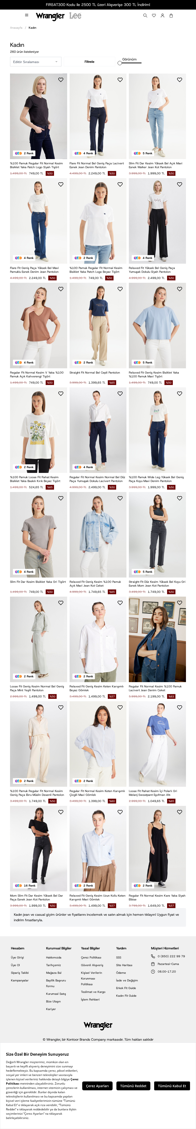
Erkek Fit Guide (126, 988)
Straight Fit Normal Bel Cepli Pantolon (95, 373)
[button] (56, 61)
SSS (118, 957)
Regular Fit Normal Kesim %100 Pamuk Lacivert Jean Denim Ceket (155, 688)
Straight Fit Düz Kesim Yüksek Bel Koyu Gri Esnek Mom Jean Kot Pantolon (157, 584)
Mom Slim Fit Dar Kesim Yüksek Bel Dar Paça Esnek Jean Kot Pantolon (36, 897)
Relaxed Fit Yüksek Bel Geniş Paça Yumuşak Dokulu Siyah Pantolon (152, 270)
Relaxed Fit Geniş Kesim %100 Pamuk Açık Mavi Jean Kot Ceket (95, 584)
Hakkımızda (53, 957)
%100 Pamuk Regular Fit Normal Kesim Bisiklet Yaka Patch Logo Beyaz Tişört (96, 270)
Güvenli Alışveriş (92, 965)
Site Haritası (124, 965)
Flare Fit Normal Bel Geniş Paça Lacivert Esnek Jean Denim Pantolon (97, 165)
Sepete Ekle (98, 255)
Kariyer (51, 1009)
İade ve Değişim (127, 980)
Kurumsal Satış (56, 994)
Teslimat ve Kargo (93, 992)
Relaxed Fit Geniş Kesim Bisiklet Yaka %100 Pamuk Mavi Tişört (154, 374)
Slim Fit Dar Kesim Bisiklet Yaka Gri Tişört (38, 582)
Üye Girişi (17, 957)
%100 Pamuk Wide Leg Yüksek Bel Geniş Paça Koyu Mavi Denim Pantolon (156, 479)
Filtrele (89, 61)
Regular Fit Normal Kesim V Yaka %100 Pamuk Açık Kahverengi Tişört (37, 374)
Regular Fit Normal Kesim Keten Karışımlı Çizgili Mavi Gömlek (97, 793)
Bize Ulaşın (53, 1001)
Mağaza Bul (53, 973)
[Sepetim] (171, 15)
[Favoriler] (154, 15)
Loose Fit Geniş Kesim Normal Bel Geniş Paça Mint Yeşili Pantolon (37, 688)
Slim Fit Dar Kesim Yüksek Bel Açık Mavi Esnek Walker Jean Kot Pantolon (155, 165)
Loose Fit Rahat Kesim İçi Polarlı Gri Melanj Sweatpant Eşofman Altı (153, 793)
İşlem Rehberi (90, 999)
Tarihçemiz (53, 965)
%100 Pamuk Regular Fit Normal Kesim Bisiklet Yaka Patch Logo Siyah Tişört (36, 165)
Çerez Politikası (91, 957)
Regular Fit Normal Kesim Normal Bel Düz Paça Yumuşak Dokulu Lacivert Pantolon (97, 479)
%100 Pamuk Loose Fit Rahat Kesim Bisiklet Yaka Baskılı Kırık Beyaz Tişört (35, 479)
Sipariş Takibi (20, 973)
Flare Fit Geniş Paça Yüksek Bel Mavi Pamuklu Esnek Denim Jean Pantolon (34, 270)
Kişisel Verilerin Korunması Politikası (91, 978)
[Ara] (145, 15)
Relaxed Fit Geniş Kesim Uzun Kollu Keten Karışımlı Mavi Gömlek (97, 897)
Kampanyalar (20, 980)
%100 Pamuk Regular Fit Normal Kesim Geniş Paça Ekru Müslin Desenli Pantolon (37, 793)
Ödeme (121, 973)
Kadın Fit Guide (126, 996)
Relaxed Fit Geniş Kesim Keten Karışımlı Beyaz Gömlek (97, 688)
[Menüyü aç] (27, 15)
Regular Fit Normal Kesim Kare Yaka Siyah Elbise (157, 897)
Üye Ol (15, 965)
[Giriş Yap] (162, 15)
